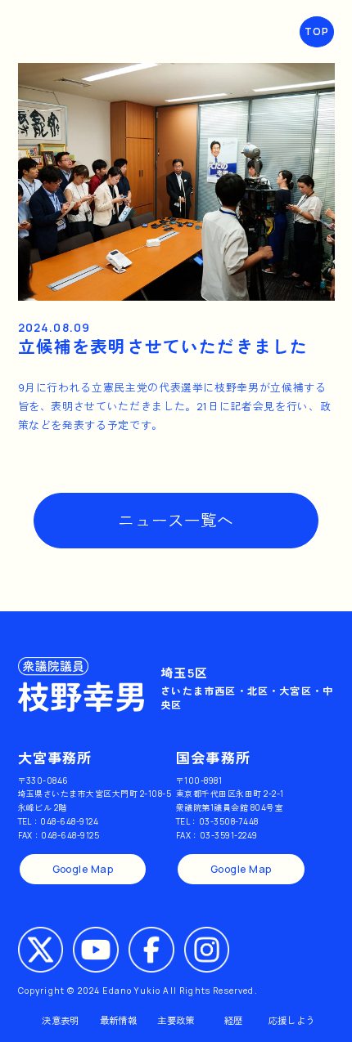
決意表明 (60, 1020)
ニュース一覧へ (175, 520)
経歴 (233, 1020)
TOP (317, 31)
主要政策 (175, 1020)
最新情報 (118, 1020)
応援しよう (292, 1020)
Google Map (83, 869)
